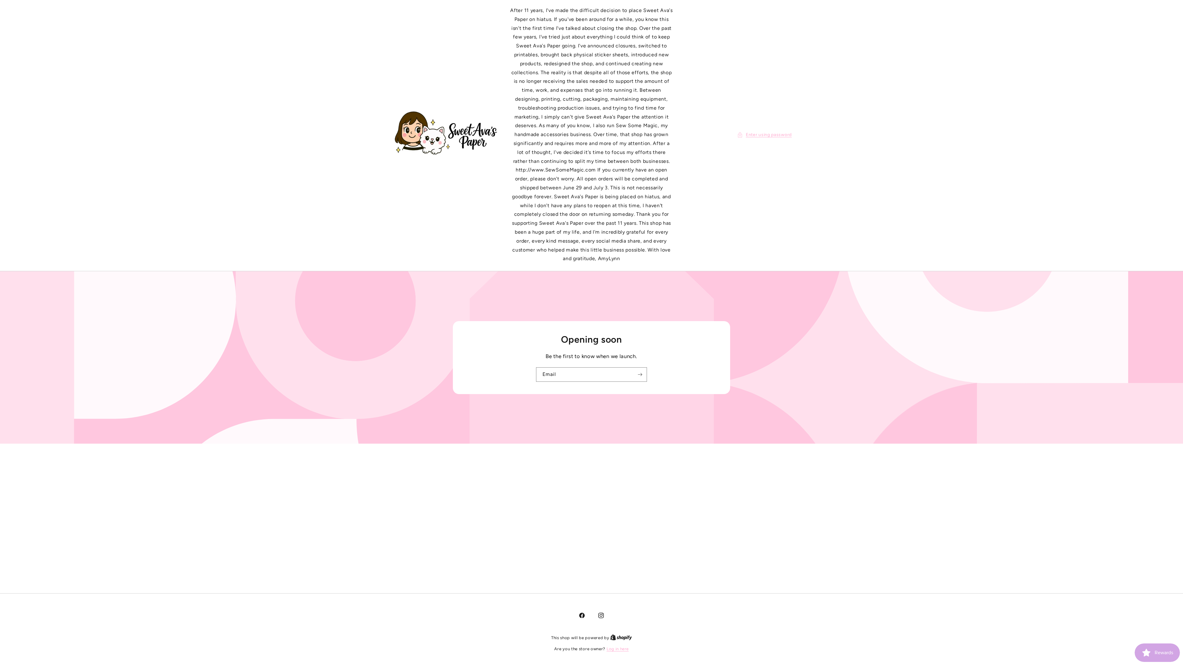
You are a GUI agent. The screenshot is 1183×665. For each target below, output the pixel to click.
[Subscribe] (640, 374)
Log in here (618, 649)
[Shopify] (621, 637)
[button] (764, 135)
